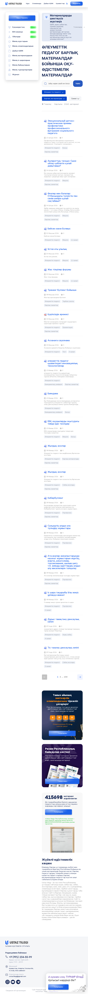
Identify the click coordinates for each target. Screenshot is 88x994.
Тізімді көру (62, 781)
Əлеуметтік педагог (52, 92)
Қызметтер (60, 3)
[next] (80, 677)
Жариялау (76, 3)
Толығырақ (58, 987)
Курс (28, 3)
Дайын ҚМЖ (48, 3)
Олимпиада (36, 3)
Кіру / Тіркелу (22, 18)
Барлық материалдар (53, 99)
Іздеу (78, 83)
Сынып (74, 99)
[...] (7, 982)
